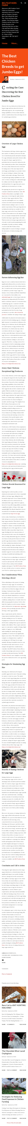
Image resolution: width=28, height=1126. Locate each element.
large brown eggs (15, 513)
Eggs (21, 955)
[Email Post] (3, 960)
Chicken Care (6, 955)
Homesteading (6, 957)
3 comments (10, 1024)
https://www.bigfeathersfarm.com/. (11, 363)
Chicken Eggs (15, 955)
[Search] (21, 3)
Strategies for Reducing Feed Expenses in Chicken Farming (13, 1099)
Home (4, 43)
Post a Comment (7, 974)
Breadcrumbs (17, 1123)
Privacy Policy (10, 1123)
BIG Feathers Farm (9, 4)
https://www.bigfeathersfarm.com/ (11, 464)
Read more (23, 1024)
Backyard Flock (11, 953)
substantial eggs (6, 297)
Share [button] (3, 962)
